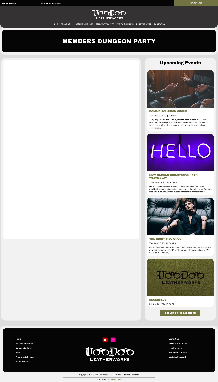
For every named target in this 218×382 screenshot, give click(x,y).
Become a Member (84, 24)
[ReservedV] (180, 277)
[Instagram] (113, 340)
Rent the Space (143, 24)
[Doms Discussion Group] (180, 88)
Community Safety (105, 24)
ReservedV (157, 299)
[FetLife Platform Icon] (105, 340)
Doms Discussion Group (168, 111)
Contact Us (159, 24)
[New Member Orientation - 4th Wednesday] (180, 152)
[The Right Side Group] (180, 216)
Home (55, 24)
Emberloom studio (115, 379)
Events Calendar (125, 24)
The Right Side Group (166, 239)
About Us (65, 24)
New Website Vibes (50, 3)
